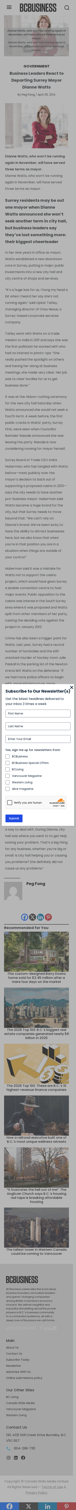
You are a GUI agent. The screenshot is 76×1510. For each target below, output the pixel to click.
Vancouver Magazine (27, 776)
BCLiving (18, 769)
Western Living (22, 782)
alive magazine (22, 789)
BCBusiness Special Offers (30, 763)
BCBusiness (20, 756)
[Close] (71, 687)
